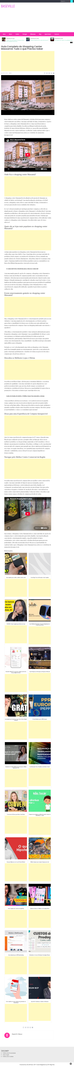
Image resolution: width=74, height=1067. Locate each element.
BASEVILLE (8, 6)
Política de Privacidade (9, 1053)
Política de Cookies (8, 1056)
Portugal (25, 34)
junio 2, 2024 (5, 73)
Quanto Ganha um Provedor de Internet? (39, 40)
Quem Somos (48, 34)
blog (10, 73)
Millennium (32, 34)
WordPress (30, 1064)
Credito (17, 34)
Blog (40, 34)
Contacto (56, 34)
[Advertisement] (37, 21)
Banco (10, 34)
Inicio (4, 34)
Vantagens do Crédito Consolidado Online (64, 40)
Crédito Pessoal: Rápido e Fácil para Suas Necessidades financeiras (15, 41)
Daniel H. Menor (17, 1034)
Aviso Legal (6, 1055)
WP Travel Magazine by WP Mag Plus (44, 1064)
